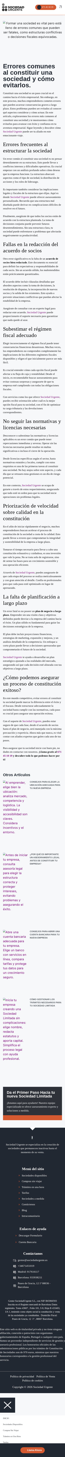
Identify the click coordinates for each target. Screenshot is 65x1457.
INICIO (6, 1418)
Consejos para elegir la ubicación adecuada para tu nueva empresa (45, 785)
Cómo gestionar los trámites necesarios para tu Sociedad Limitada (45, 1002)
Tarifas (5, 1442)
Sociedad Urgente (12, 131)
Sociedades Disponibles (13, 1424)
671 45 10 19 (47, 7)
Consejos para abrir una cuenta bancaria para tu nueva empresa (45, 934)
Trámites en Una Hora (12, 1436)
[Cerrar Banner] (62, 1446)
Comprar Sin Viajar (11, 1430)
